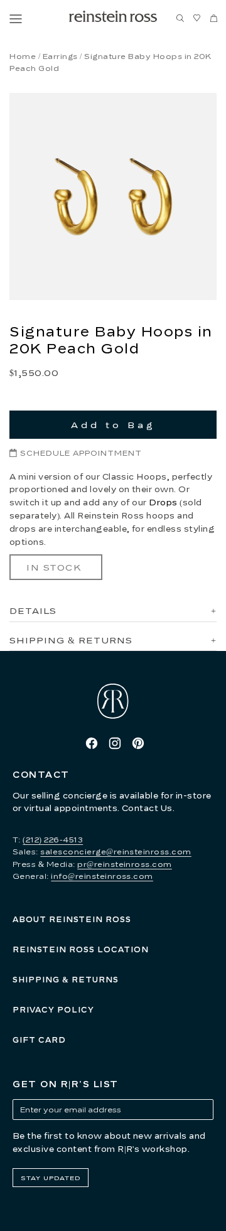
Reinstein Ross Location (81, 949)
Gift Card (39, 1040)
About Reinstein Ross (72, 919)
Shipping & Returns (66, 979)
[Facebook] (92, 743)
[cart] (214, 19)
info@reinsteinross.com (102, 876)
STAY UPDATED (50, 1177)
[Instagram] (115, 743)
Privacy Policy (53, 1009)
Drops (163, 502)
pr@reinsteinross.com (124, 864)
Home (22, 56)
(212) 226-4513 (53, 839)
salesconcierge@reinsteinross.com (115, 851)
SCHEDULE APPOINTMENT (81, 453)
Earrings (60, 56)
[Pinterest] (138, 743)
